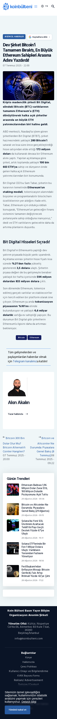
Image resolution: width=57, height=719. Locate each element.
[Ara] (52, 6)
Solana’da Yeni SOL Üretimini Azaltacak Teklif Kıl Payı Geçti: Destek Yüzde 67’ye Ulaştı (33, 527)
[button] (36, 6)
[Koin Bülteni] (17, 4)
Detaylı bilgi (29, 701)
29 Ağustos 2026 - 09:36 (33, 499)
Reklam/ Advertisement (28, 680)
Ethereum (34, 337)
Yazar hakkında (15, 414)
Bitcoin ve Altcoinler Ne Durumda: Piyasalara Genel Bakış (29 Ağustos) (35, 508)
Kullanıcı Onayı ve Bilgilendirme (28, 671)
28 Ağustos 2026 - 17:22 (32, 580)
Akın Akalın (19, 402)
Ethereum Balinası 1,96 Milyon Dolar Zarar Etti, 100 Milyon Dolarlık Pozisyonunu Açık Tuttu (35, 490)
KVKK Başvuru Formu (28, 676)
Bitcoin (21, 337)
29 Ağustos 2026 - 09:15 (33, 515)
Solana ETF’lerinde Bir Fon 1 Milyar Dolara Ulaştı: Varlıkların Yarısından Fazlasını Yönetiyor (34, 550)
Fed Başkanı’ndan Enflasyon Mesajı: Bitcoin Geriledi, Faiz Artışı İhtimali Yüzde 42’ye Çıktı (36, 571)
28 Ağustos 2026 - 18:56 (33, 560)
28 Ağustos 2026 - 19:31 (32, 538)
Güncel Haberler (15, 36)
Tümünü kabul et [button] (17, 710)
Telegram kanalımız (25, 361)
